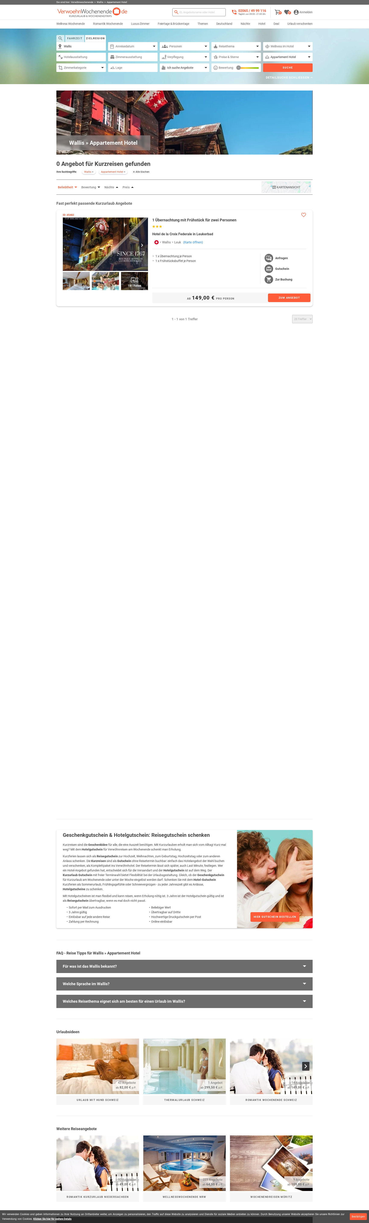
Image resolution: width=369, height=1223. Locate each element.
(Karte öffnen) (193, 242)
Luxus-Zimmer (140, 23)
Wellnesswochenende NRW (184, 1196)
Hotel (261, 23)
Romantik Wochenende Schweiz (271, 1100)
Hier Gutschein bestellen (275, 916)
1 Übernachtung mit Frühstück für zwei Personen (194, 220)
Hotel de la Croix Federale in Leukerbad (182, 234)
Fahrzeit (74, 38)
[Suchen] (176, 12)
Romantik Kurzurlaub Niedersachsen (98, 1196)
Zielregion (95, 38)
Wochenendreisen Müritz (271, 1196)
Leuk (177, 242)
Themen (203, 23)
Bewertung (226, 67)
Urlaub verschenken (300, 23)
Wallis (166, 242)
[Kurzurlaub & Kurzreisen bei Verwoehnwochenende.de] (92, 12)
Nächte (245, 23)
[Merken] (303, 215)
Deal (276, 23)
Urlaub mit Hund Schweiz (98, 1100)
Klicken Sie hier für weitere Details (52, 1218)
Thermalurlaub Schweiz (184, 1100)
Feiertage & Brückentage (173, 23)
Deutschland (224, 23)
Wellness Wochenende (70, 23)
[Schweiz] (156, 242)
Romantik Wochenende (108, 23)
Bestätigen (358, 1216)
